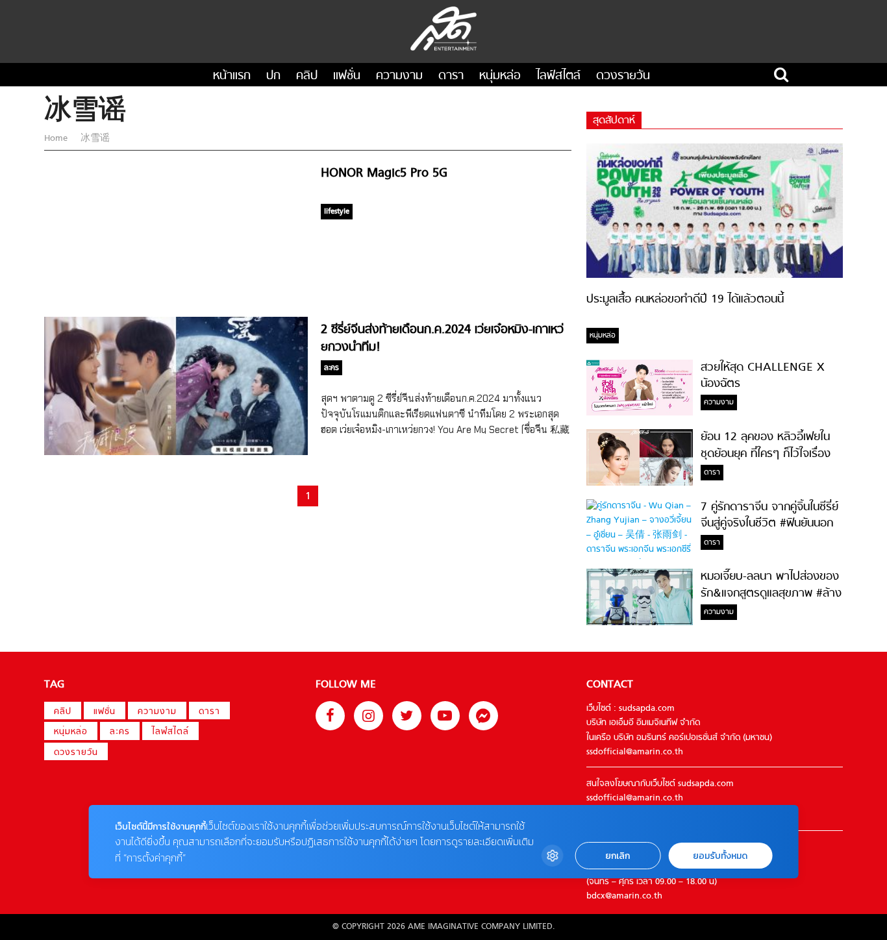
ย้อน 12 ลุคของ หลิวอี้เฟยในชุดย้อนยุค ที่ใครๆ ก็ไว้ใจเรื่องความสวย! (766, 453)
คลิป (307, 76)
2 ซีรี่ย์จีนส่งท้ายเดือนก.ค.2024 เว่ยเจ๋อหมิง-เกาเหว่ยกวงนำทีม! (442, 339)
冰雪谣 (94, 138)
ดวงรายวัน (623, 76)
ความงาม (399, 76)
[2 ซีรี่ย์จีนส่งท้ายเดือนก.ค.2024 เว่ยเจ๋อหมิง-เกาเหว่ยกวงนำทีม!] (176, 453)
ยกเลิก (617, 856)
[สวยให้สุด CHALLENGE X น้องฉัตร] (639, 413)
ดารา (451, 76)
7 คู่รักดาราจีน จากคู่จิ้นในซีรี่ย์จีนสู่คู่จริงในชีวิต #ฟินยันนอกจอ (769, 524)
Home (57, 138)
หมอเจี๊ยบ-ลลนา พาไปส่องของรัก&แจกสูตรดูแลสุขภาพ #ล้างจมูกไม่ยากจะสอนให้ (771, 593)
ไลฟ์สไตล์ (558, 76)
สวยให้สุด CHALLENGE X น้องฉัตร (763, 376)
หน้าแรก (232, 76)
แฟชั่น (346, 76)
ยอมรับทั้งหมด (720, 856)
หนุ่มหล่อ (500, 76)
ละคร (120, 732)
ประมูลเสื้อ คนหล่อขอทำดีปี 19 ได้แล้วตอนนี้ (685, 299)
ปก (273, 76)
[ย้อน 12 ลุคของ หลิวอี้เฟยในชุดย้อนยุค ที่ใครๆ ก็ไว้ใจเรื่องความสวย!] (639, 483)
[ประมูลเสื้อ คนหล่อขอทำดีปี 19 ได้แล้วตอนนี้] (714, 275)
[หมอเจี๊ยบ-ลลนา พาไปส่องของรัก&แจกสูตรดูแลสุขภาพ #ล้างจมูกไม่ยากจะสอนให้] (639, 623)
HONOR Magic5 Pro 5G (384, 173)
